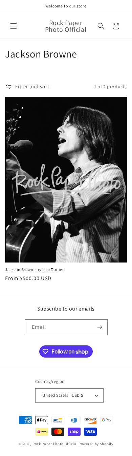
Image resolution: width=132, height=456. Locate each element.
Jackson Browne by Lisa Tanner (34, 269)
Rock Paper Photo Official (55, 443)
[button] (13, 26)
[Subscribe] (99, 327)
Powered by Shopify (96, 443)
